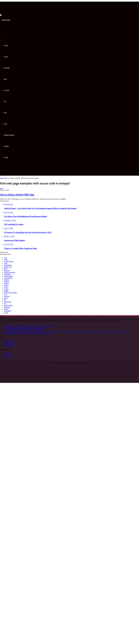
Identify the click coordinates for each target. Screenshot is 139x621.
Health (6, 291)
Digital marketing (9, 135)
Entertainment (8, 276)
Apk (5, 112)
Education (7, 274)
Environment (8, 278)
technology (7, 311)
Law (5, 294)
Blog (5, 79)
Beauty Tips (8, 267)
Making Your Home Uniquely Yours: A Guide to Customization (24, 328)
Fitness (6, 285)
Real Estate (7, 302)
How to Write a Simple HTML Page (17, 194)
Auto (5, 124)
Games (6, 289)
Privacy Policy (8, 357)
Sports (6, 157)
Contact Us (7, 355)
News (6, 298)
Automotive (8, 265)
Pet (5, 101)
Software (7, 307)
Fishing (6, 146)
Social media (8, 305)
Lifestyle (6, 90)
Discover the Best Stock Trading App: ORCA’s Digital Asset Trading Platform (29, 326)
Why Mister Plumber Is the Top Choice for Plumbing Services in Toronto (27, 333)
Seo (5, 303)
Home (6, 45)
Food (5, 287)
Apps (6, 259)
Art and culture (9, 261)
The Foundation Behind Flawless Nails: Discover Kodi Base (23, 330)
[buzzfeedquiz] (5, 20)
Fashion (6, 280)
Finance (6, 281)
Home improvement (10, 292)
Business (7, 68)
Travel (6, 57)
